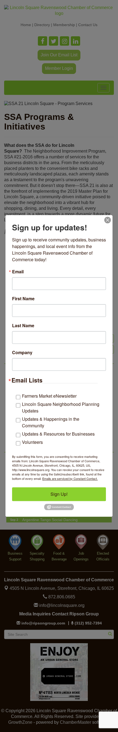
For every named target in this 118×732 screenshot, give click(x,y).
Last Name (23, 325)
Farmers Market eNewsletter (49, 396)
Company (22, 352)
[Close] (107, 220)
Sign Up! (59, 494)
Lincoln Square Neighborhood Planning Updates (60, 407)
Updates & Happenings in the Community (50, 422)
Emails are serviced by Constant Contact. (70, 478)
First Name (23, 298)
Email (18, 271)
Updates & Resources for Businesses (58, 434)
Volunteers (32, 442)
